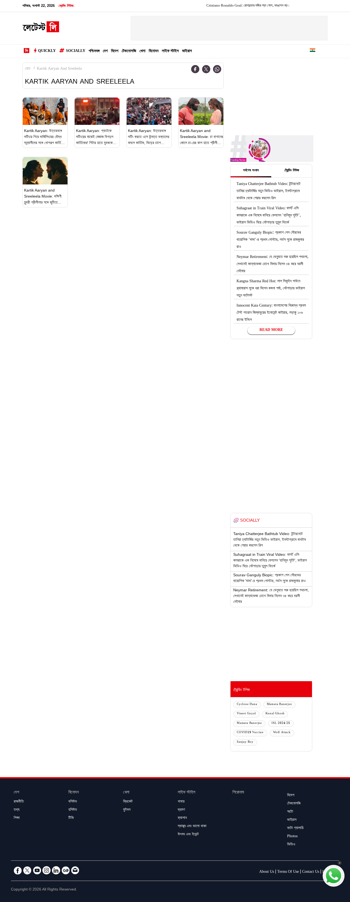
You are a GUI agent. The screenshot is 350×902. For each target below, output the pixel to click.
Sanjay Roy (245, 742)
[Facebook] (195, 69)
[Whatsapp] (217, 69)
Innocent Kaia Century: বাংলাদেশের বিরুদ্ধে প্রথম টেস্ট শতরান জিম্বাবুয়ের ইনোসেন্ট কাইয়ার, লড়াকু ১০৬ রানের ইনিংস (271, 313)
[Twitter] (206, 69)
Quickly (47, 51)
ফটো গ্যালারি (295, 828)
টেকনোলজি (129, 51)
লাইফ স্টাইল (170, 51)
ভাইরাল (187, 51)
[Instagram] (46, 870)
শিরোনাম (238, 792)
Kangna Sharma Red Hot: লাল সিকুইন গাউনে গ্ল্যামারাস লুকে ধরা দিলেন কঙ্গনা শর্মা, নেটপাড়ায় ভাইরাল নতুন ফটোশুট (271, 289)
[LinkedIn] (56, 870)
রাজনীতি (19, 802)
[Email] (75, 870)
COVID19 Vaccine (250, 732)
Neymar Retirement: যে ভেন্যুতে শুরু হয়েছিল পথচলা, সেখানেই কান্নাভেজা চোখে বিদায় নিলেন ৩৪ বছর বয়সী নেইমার (272, 264)
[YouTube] (37, 870)
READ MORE (271, 330)
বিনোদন (154, 51)
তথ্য (16, 810)
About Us (266, 872)
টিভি (71, 818)
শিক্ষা (17, 818)
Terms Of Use (288, 872)
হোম (27, 69)
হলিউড (72, 810)
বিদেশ (114, 51)
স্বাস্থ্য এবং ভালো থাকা (192, 827)
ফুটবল (126, 810)
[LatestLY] (40, 28)
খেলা (142, 51)
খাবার (181, 802)
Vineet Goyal (246, 714)
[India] (312, 51)
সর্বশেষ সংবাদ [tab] (251, 171)
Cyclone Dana (247, 704)
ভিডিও (291, 845)
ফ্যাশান (182, 818)
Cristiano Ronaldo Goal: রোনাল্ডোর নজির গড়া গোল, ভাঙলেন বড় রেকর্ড (239, 6)
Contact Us (310, 872)
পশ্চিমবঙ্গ (94, 51)
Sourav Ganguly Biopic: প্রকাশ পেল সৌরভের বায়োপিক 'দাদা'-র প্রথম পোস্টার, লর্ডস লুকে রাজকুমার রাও (270, 240)
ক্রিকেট (128, 802)
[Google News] (66, 870)
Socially (75, 51)
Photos (292, 837)
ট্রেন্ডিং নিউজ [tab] (291, 171)
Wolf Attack (282, 732)
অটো (290, 812)
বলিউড (72, 802)
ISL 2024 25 (281, 723)
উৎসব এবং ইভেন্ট (188, 835)
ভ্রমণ (181, 810)
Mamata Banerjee (279, 704)
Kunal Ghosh (275, 714)
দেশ (105, 51)
